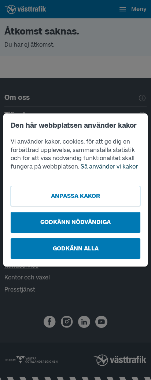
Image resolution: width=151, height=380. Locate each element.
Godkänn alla (76, 248)
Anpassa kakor (75, 195)
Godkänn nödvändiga (75, 221)
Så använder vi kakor (109, 166)
